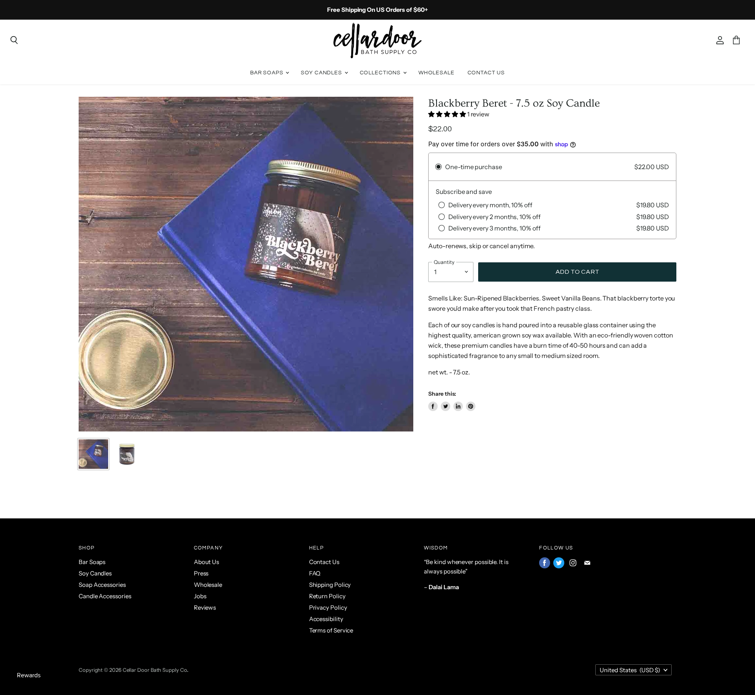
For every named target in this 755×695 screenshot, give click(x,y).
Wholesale (436, 73)
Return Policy (327, 596)
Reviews (205, 607)
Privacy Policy (328, 607)
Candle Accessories (105, 596)
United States (630, 670)
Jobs (200, 596)
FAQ (315, 573)
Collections (381, 73)
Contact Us (486, 73)
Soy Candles (322, 73)
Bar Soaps (267, 73)
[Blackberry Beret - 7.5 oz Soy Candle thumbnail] (126, 454)
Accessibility (326, 619)
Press (201, 573)
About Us (206, 562)
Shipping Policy (330, 584)
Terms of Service (331, 630)
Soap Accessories (102, 584)
